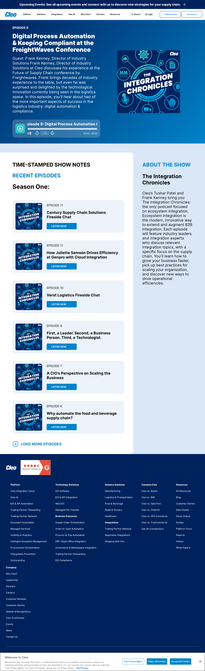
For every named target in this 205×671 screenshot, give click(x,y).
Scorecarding (18, 560)
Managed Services (20, 528)
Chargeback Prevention (23, 554)
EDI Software (62, 491)
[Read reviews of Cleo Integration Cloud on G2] (36, 467)
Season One (30, 186)
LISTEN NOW (58, 226)
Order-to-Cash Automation (69, 528)
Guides (180, 522)
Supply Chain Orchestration (70, 522)
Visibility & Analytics (21, 535)
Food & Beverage (114, 503)
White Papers (183, 547)
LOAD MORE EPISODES (41, 444)
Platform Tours (184, 528)
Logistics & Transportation (119, 497)
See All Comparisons (153, 528)
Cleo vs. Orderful (151, 509)
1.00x (44, 133)
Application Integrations (117, 535)
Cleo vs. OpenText (151, 503)
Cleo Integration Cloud (23, 491)
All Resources (183, 491)
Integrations (57, 14)
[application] (56, 128)
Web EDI (59, 503)
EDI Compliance (63, 560)
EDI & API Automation (22, 503)
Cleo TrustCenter (15, 617)
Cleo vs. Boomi (149, 491)
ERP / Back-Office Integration (70, 541)
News (9, 630)
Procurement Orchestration (25, 547)
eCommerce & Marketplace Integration (75, 547)
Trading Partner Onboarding (25, 509)
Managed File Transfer (67, 509)
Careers (10, 592)
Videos (179, 541)
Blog (178, 497)
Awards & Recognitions (18, 611)
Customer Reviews (16, 599)
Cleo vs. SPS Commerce (154, 516)
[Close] (200, 661)
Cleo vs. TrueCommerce (154, 522)
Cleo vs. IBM (148, 497)
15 (37, 133)
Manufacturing (112, 491)
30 (52, 133)
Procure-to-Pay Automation (70, 535)
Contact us (192, 14)
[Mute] (29, 133)
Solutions (41, 14)
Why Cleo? (86, 14)
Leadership (12, 580)
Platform (27, 14)
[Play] (20, 128)
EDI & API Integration (66, 497)
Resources (115, 14)
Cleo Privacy (82, 668)
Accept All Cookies (181, 661)
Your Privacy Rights (133, 661)
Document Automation (22, 522)
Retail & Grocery (113, 509)
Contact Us (12, 636)
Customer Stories (185, 503)
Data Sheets (182, 509)
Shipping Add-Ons (114, 541)
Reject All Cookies (157, 661)
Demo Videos (183, 516)
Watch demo (171, 14)
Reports (180, 535)
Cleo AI (71, 14)
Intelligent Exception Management (29, 541)
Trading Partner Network (24, 516)
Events (9, 624)
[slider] (62, 129)
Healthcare (110, 516)
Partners (100, 14)
